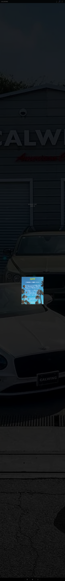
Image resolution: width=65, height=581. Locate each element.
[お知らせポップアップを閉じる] (42, 278)
